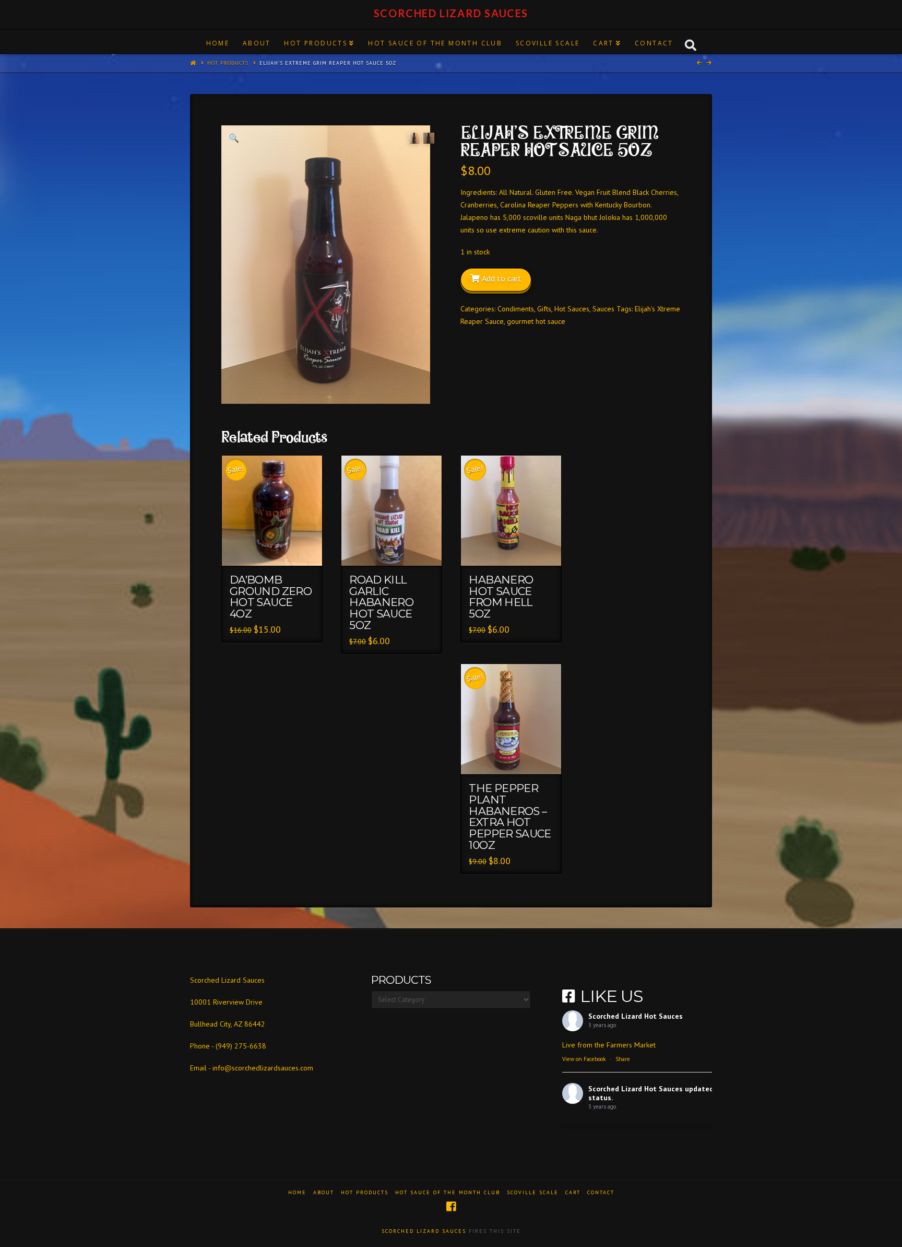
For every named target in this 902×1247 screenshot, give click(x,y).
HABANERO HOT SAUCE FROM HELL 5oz (501, 596)
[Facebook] (451, 1206)
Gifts (544, 308)
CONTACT (600, 1192)
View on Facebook (584, 1059)
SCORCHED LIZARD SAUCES (424, 1231)
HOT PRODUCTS (227, 63)
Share (622, 1059)
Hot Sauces (571, 308)
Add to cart (501, 278)
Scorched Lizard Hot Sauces (635, 1016)
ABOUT (323, 1192)
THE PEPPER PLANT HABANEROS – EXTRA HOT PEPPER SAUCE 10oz (510, 817)
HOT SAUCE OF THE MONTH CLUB (447, 1192)
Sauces (603, 308)
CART (572, 1192)
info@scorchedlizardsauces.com (262, 1068)
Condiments (515, 308)
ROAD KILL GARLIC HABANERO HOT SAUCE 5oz (381, 602)
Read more (277, 548)
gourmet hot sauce (536, 321)
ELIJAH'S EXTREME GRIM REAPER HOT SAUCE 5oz (327, 63)
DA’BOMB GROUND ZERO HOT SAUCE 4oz (271, 596)
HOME (297, 1192)
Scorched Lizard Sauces (451, 13)
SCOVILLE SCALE (533, 1192)
